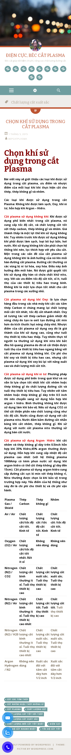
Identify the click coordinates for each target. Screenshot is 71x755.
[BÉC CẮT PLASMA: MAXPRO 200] (39, 69)
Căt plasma (14, 709)
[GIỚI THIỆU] (63, 69)
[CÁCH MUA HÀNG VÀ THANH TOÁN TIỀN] (39, 77)
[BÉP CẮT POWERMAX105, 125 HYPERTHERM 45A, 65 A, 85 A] (31, 69)
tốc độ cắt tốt (51, 729)
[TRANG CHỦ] (8, 69)
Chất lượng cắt (36, 709)
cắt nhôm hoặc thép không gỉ (25, 704)
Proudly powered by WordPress (28, 744)
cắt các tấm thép (17, 699)
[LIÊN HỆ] (31, 77)
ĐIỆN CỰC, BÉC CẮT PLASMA (35, 55)
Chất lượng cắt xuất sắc (22, 719)
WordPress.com (42, 748)
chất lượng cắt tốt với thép (25, 714)
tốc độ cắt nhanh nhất (21, 729)
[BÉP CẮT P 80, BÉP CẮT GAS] (55, 69)
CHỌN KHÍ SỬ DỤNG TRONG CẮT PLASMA (35, 124)
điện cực (55, 724)
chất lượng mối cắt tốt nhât (25, 724)
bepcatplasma (17, 138)
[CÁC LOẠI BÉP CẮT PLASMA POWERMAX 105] (24, 69)
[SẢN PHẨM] (16, 69)
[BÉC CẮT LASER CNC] (47, 69)
